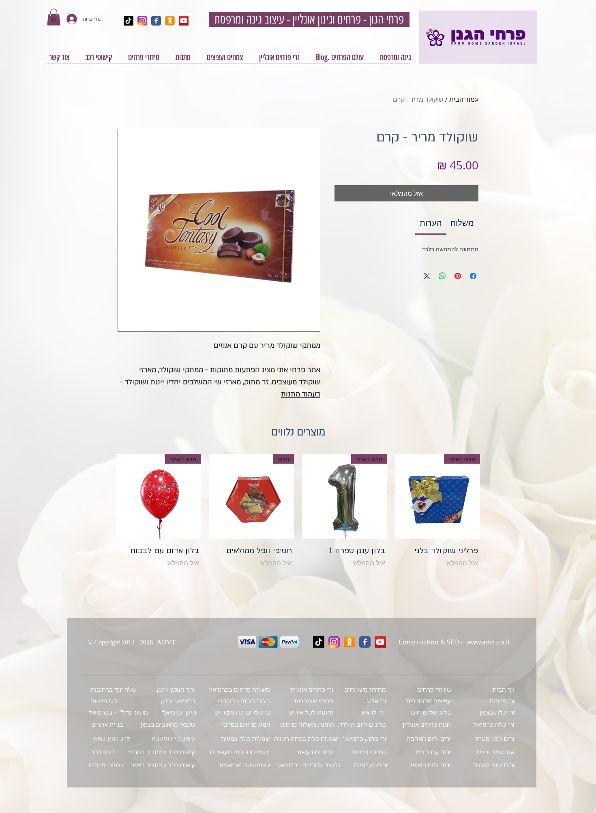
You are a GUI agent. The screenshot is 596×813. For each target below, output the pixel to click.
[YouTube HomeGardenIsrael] (184, 21)
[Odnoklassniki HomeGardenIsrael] (170, 21)
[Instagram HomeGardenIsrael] (142, 21)
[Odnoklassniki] (349, 642)
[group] (298, 518)
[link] (431, 222)
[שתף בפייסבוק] (473, 276)
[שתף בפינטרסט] (458, 276)
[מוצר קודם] (492, 496)
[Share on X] (427, 276)
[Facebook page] (365, 642)
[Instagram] (334, 642)
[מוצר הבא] (104, 496)
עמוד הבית (463, 99)
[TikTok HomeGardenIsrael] (128, 21)
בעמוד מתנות (300, 394)
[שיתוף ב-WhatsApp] (442, 276)
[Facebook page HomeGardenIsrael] (156, 21)
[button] (54, 17)
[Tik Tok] (318, 642)
